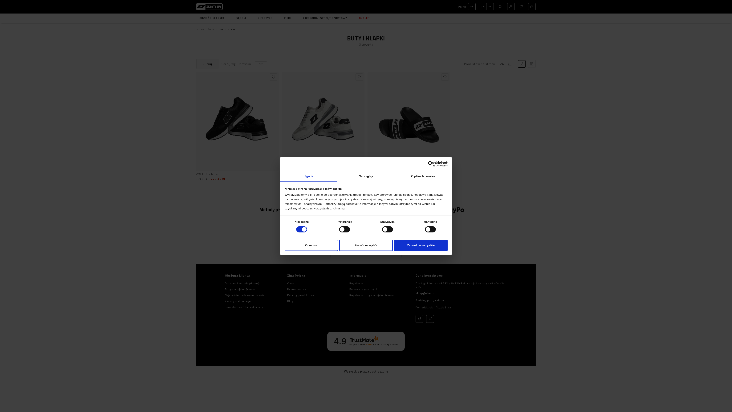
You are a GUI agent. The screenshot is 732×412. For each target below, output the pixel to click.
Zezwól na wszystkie (421, 245)
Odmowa (311, 245)
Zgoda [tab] (309, 176)
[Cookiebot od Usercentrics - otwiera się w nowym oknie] (431, 164)
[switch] (344, 229)
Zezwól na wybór (366, 245)
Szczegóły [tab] (366, 176)
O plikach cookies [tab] (423, 176)
